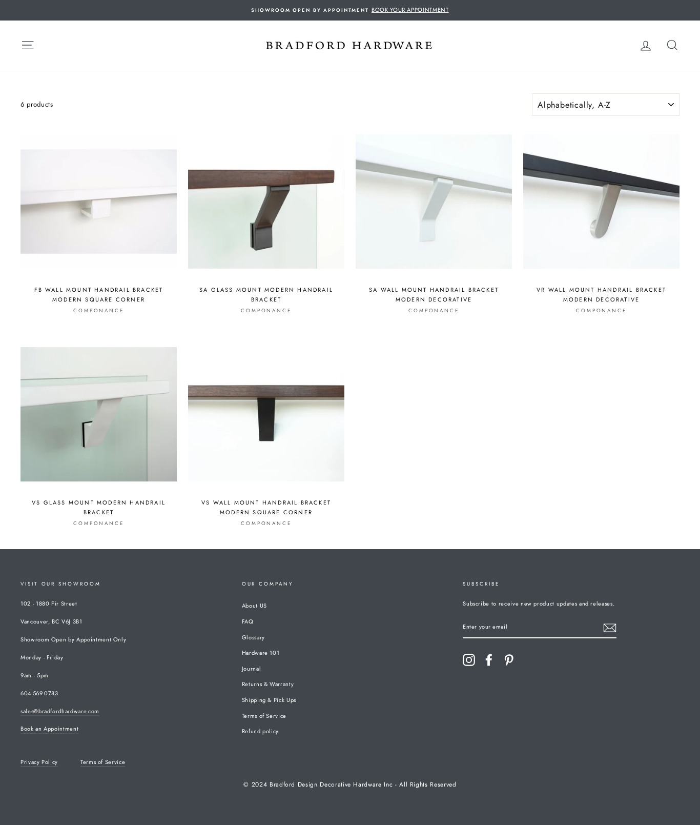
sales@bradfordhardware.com (59, 711)
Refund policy (260, 731)
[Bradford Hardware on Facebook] (489, 660)
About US (254, 605)
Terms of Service (264, 716)
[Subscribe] (609, 627)
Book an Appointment (49, 729)
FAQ (248, 621)
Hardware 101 (261, 653)
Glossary (253, 637)
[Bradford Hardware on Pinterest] (509, 660)
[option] (350, 10)
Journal (251, 669)
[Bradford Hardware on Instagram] (469, 660)
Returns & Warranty (268, 684)
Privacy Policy (39, 762)
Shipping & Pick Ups (269, 700)
